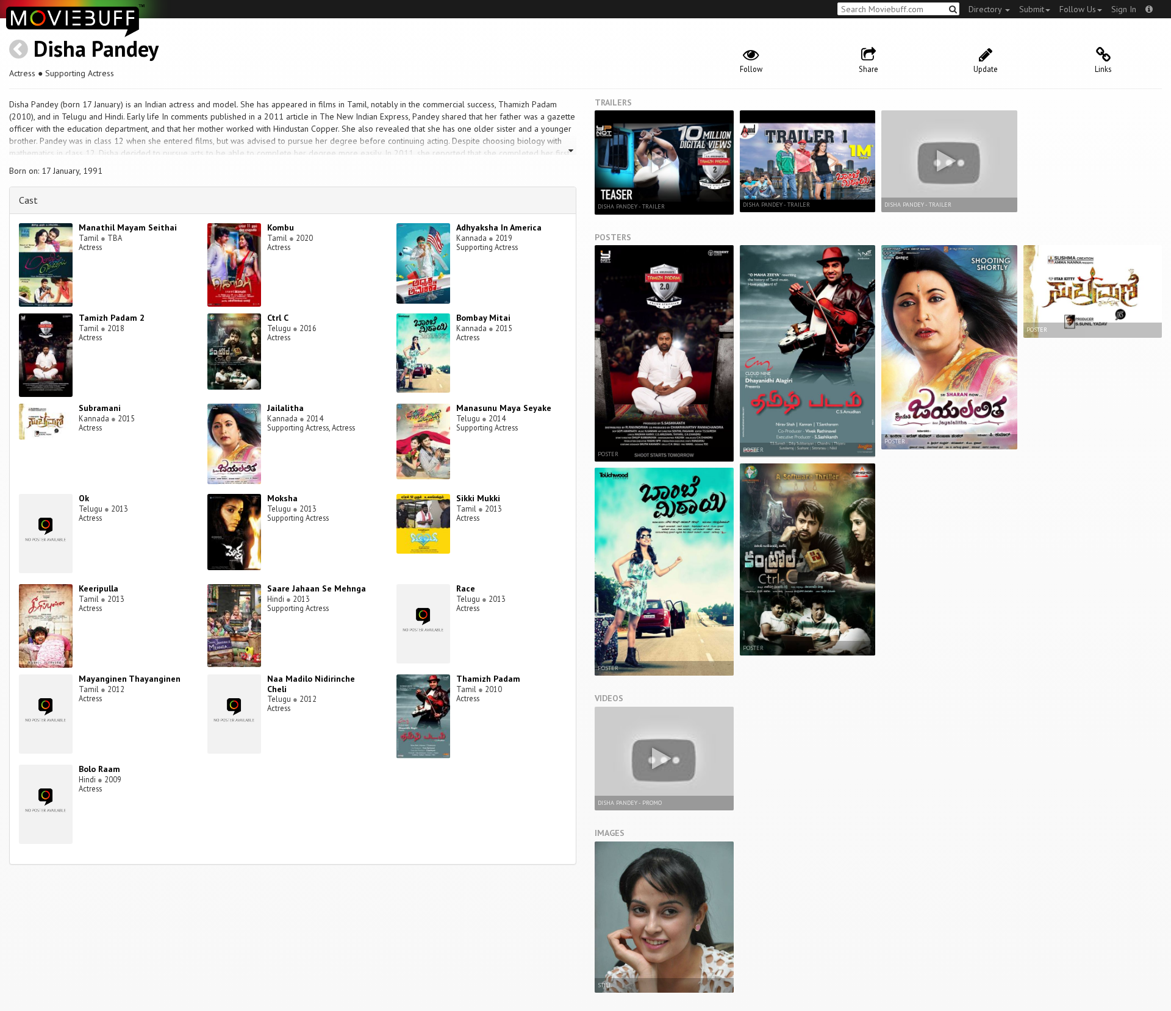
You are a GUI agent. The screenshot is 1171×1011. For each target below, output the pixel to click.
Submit (1031, 9)
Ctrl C (277, 317)
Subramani (100, 407)
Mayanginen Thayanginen (130, 678)
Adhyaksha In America (499, 227)
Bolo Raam (99, 768)
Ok (84, 498)
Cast (28, 200)
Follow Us (1077, 9)
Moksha (282, 498)
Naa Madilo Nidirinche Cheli (311, 684)
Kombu (280, 227)
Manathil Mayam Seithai (128, 227)
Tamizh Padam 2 (112, 317)
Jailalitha (285, 407)
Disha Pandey (96, 48)
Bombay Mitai (483, 317)
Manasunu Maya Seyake (503, 407)
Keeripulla (98, 588)
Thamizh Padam (488, 678)
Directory (986, 9)
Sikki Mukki (478, 498)
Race (465, 588)
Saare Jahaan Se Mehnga (316, 588)
